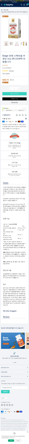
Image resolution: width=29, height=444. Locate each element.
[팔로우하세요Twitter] (4, 405)
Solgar (6, 65)
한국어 (3, 398)
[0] (27, 5)
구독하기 (5, 391)
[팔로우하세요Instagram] (7, 405)
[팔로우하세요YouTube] (12, 405)
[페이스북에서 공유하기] (17, 115)
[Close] (27, 432)
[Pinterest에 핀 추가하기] (20, 115)
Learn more (12, 437)
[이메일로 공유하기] (26, 115)
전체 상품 (5, 10)
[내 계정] (24, 4)
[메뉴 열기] (1, 4)
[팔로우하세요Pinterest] (10, 405)
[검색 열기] (21, 4)
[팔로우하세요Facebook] (2, 405)
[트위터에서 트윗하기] (23, 115)
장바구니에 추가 (14, 93)
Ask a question (6, 73)
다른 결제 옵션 (14, 102)
